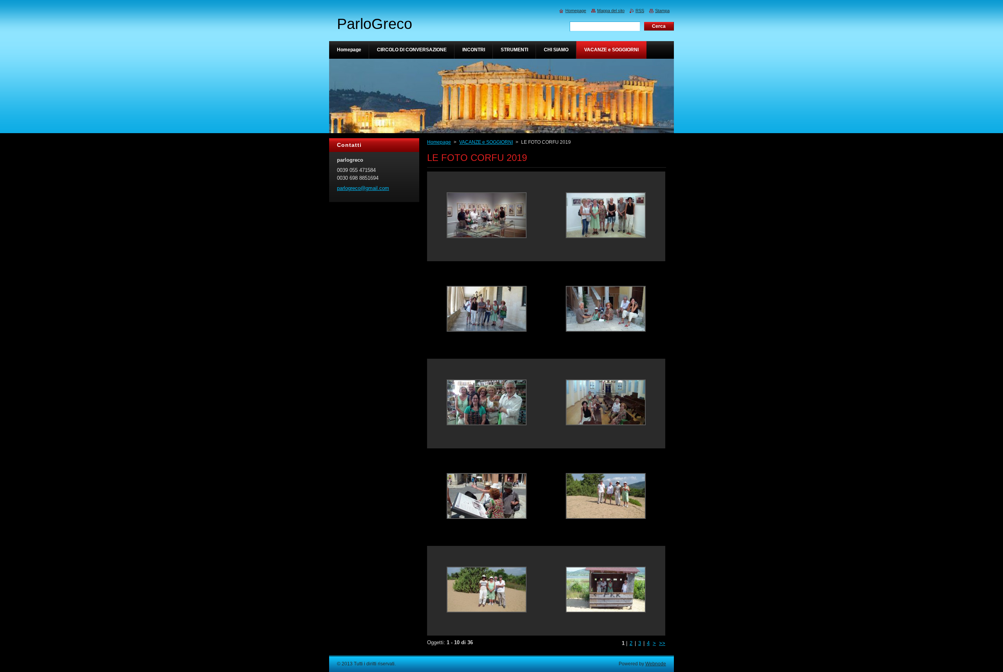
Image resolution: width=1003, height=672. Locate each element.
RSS (639, 10)
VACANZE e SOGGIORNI (486, 142)
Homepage (439, 142)
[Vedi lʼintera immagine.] (486, 216)
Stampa (662, 10)
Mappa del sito (611, 10)
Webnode (655, 663)
